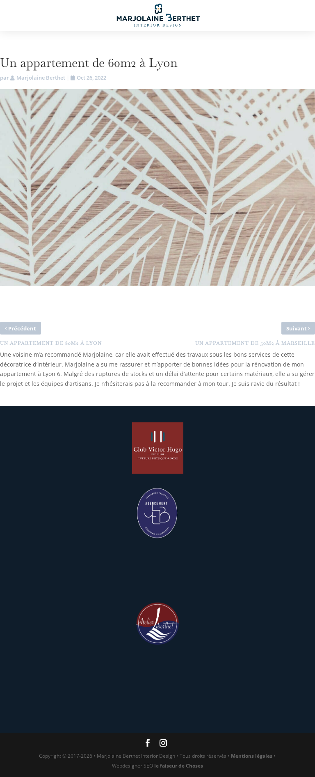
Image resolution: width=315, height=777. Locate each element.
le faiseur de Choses (178, 765)
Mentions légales (251, 755)
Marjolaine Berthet (40, 77)
